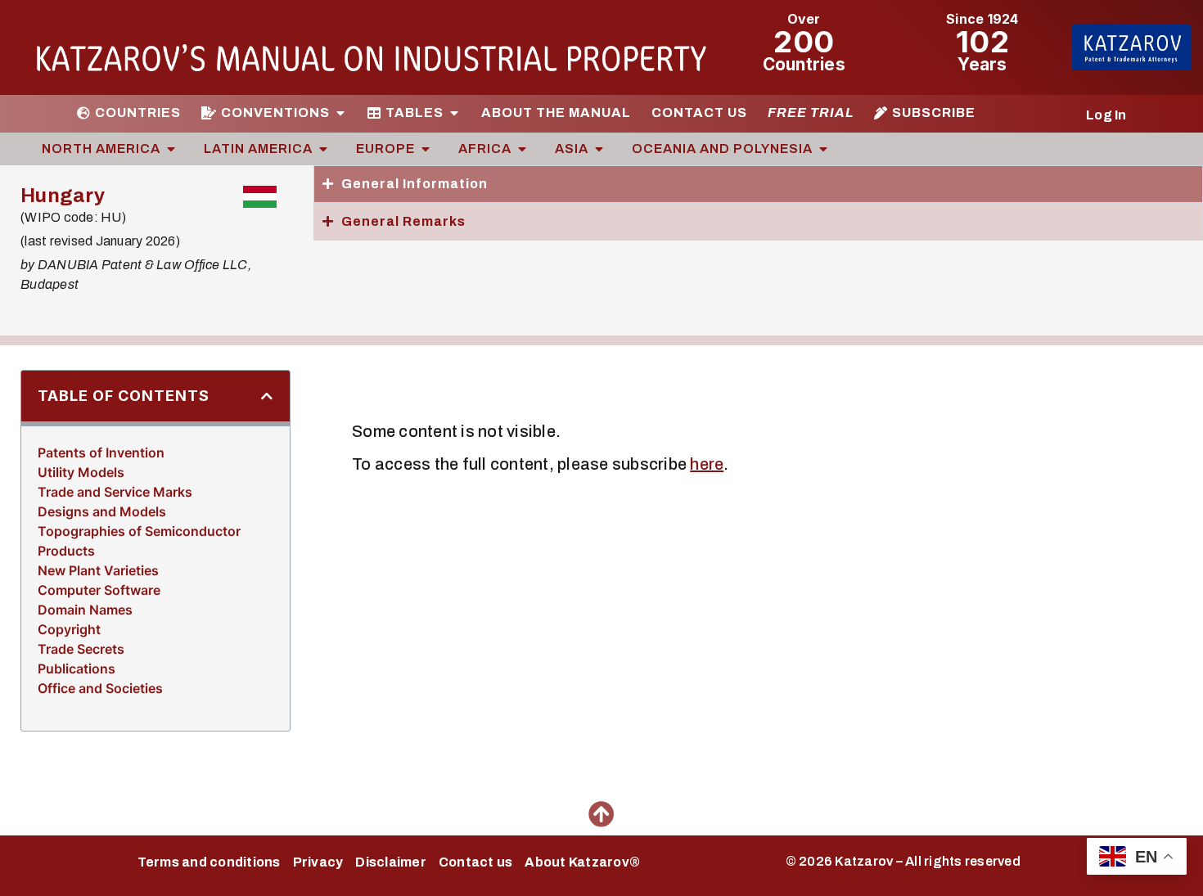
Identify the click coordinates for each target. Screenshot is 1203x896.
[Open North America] (171, 149)
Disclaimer (390, 862)
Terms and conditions (209, 862)
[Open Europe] (425, 149)
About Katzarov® (582, 862)
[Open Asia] (599, 149)
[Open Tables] (454, 113)
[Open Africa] (522, 149)
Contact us (476, 862)
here (706, 464)
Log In (1106, 115)
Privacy (318, 862)
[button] (267, 396)
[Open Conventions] (340, 113)
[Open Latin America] (323, 149)
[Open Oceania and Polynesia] (823, 149)
